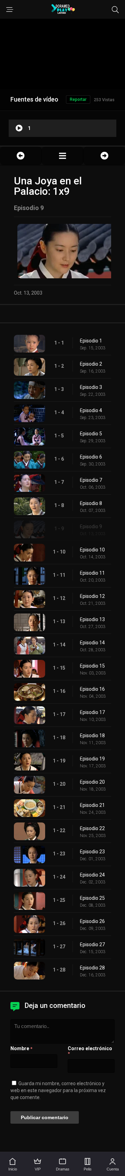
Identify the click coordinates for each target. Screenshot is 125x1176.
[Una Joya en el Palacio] (62, 156)
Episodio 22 (92, 828)
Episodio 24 (92, 875)
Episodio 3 (91, 387)
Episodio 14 (92, 642)
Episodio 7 (91, 480)
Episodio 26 (92, 921)
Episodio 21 (92, 805)
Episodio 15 (92, 666)
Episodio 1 (91, 340)
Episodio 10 (92, 549)
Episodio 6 (91, 457)
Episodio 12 (92, 596)
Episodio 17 (92, 712)
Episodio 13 (92, 619)
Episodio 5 (91, 433)
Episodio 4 (91, 410)
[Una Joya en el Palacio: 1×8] (20, 156)
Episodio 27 (92, 944)
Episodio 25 (92, 898)
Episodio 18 (92, 735)
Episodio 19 (92, 758)
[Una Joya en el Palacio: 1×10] (104, 156)
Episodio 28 (92, 967)
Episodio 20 (92, 782)
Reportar (78, 99)
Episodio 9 (91, 526)
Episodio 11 (92, 573)
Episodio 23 (92, 851)
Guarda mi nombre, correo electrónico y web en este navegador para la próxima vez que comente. (58, 1090)
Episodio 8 (91, 503)
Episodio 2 (91, 364)
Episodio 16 (92, 689)
